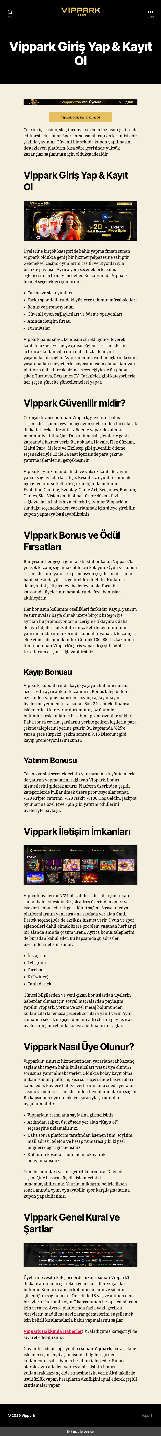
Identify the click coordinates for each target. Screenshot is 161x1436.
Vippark (28, 1415)
